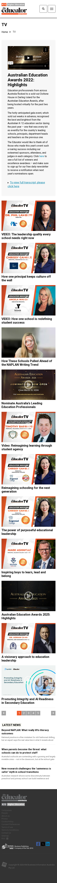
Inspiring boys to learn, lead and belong (24, 574)
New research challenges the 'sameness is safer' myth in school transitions (26, 770)
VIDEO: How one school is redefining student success (27, 320)
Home (5, 32)
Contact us (6, 833)
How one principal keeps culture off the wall (26, 278)
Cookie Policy (7, 821)
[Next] (53, 713)
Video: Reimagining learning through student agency (27, 447)
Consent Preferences (11, 824)
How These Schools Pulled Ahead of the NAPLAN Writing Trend (27, 362)
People (5, 813)
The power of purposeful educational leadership (27, 532)
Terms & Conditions (10, 830)
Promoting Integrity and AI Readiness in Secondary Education (28, 701)
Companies (7, 810)
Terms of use (7, 827)
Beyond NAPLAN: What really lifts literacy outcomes (25, 732)
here (41, 156)
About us (6, 816)
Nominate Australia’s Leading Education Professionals (22, 405)
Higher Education (16, 4)
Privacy (5, 819)
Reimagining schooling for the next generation (26, 489)
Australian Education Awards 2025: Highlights (26, 616)
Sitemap (5, 836)
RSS (4, 838)
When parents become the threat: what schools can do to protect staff (24, 751)
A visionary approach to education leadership (25, 658)
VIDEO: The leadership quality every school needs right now (26, 236)
